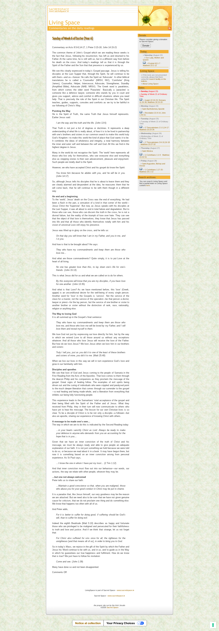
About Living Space (150, 84)
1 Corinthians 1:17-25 (154, 170)
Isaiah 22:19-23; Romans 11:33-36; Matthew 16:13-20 (152, 101)
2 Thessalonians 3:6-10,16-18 (157, 142)
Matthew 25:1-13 (146, 172)
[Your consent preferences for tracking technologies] (213, 625)
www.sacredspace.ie (125, 590)
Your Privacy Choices (120, 623)
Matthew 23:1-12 (150, 65)
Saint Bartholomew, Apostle (153, 109)
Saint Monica (147, 151)
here (148, 185)
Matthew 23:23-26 (146, 130)
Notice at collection (88, 623)
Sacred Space (112, 607)
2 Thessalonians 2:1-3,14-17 (157, 128)
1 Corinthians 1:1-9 (153, 155)
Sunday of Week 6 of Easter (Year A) (72, 38)
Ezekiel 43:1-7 (154, 63)
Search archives (147, 177)
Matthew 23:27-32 (148, 144)
